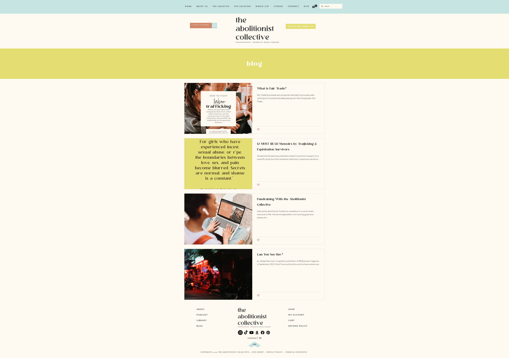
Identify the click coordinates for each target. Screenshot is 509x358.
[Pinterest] (268, 332)
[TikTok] (245, 332)
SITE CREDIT (258, 352)
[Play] (214, 25)
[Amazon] (257, 332)
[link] (314, 6)
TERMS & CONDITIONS (296, 352)
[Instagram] (240, 332)
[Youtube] (251, 332)
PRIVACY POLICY (275, 352)
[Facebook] (262, 332)
